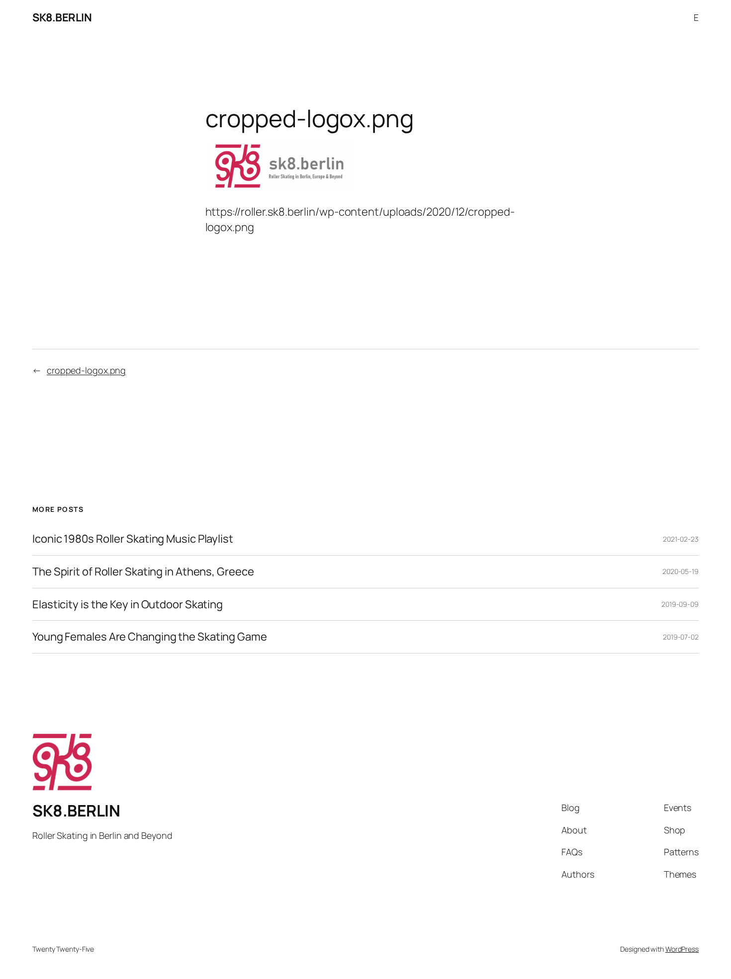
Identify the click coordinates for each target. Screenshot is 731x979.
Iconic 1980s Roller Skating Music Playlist (132, 539)
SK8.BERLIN (61, 17)
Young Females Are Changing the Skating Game (149, 637)
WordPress (682, 949)
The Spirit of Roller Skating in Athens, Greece (143, 572)
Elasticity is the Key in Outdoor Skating (127, 604)
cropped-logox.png (86, 370)
